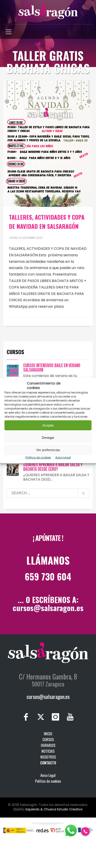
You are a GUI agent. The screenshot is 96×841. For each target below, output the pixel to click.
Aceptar (48, 425)
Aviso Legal (63, 457)
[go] (83, 493)
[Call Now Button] (85, 831)
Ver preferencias (48, 450)
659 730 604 (48, 576)
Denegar (48, 437)
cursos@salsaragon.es (48, 607)
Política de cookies (38, 457)
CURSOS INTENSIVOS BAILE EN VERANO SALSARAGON (51, 368)
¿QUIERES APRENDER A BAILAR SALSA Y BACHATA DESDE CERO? (53, 467)
